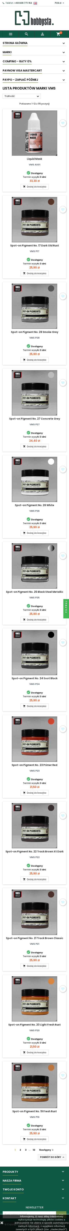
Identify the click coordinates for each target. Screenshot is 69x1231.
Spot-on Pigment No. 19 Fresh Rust (34, 1111)
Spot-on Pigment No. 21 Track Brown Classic (34, 938)
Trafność (22, 96)
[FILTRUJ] (66, 615)
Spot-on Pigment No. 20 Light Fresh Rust (34, 1024)
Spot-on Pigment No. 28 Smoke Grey (34, 332)
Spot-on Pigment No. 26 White (34, 505)
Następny (46, 1150)
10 (34, 1150)
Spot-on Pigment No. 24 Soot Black (35, 678)
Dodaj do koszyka (34, 186)
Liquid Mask (34, 159)
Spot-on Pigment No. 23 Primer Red (34, 765)
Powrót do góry (52, 1157)
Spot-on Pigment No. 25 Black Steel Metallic (34, 592)
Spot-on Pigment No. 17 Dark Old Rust (34, 245)
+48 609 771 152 (23, 2)
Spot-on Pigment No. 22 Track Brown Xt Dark (34, 851)
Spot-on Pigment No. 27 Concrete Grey (34, 418)
